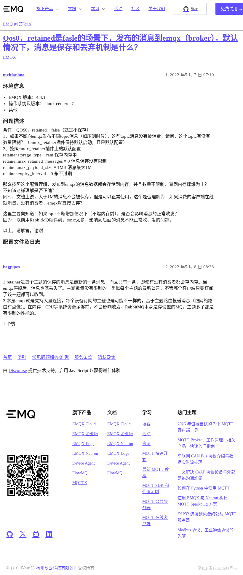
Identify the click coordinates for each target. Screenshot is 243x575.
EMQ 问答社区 (17, 24)
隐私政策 (107, 357)
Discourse (18, 370)
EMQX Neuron (85, 453)
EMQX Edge (83, 443)
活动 (118, 9)
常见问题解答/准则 (50, 357)
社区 (135, 9)
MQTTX (79, 483)
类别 (21, 357)
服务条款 (83, 357)
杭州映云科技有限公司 (57, 568)
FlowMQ (79, 473)
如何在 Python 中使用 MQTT (204, 488)
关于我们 (156, 9)
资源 (146, 443)
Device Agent (83, 463)
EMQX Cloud (84, 424)
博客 (146, 424)
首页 (7, 357)
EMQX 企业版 (85, 434)
